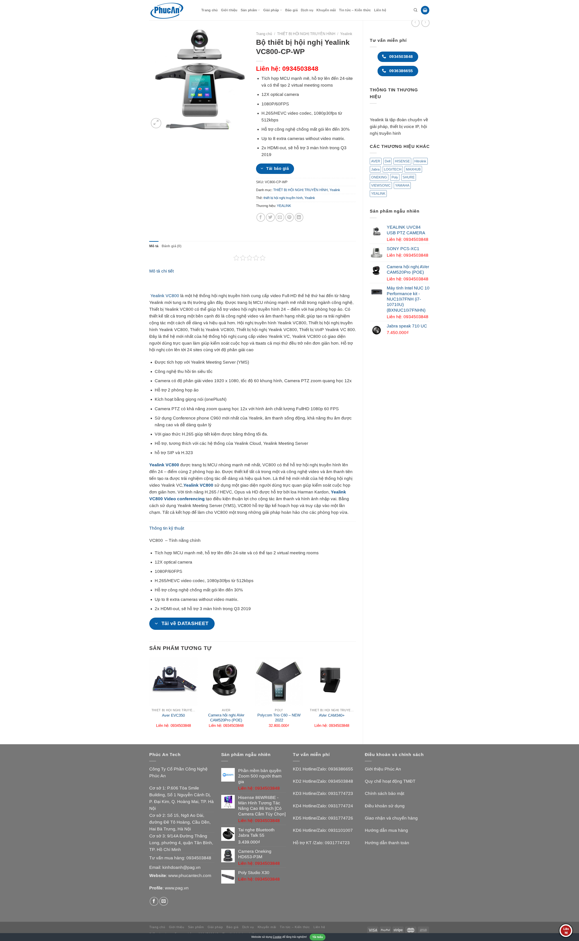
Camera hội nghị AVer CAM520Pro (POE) (226, 717)
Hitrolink (420, 161)
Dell (387, 161)
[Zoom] (156, 123)
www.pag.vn (177, 888)
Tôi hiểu (317, 937)
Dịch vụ (307, 10)
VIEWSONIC (381, 185)
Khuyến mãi (326, 10)
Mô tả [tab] (154, 246)
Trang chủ (209, 10)
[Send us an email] (163, 901)
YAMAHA (402, 185)
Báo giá (291, 10)
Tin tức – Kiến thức (355, 10)
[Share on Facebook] (260, 217)
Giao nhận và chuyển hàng (391, 818)
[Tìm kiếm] (415, 10)
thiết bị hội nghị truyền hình (283, 198)
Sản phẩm (249, 10)
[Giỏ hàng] (425, 10)
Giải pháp (271, 10)
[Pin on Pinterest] (289, 217)
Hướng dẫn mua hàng (386, 830)
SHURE (409, 177)
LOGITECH (392, 169)
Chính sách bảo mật (384, 793)
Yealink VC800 (164, 295)
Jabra (375, 169)
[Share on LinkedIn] (299, 217)
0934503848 (198, 858)
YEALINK (378, 193)
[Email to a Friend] (279, 217)
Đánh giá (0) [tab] (172, 246)
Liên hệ (380, 10)
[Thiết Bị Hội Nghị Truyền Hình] (172, 10)
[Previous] (149, 697)
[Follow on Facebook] (154, 901)
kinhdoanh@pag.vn (181, 867)
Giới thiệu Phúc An (383, 769)
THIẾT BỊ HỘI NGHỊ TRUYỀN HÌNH (306, 34)
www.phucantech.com (189, 875)
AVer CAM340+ (332, 715)
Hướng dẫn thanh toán (387, 842)
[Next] (355, 697)
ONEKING (379, 177)
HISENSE (402, 161)
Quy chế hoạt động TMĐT (390, 781)
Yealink (346, 34)
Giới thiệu (229, 10)
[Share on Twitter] (270, 217)
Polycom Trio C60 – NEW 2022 (279, 717)
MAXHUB (413, 169)
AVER (375, 161)
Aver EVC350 (173, 715)
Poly (395, 177)
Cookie (277, 937)
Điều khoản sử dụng (385, 806)
